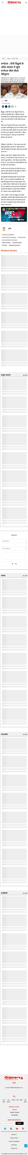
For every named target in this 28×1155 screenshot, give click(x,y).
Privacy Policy (14, 1138)
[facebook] (3, 106)
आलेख (3, 575)
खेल (17, 1100)
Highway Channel (14, 1112)
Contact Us (14, 1148)
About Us (14, 1134)
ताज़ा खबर (4, 1101)
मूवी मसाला (25, 1101)
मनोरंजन (13, 1100)
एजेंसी (6, 101)
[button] (2, 4)
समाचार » (9, 58)
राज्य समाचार (8, 1101)
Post (15, 564)
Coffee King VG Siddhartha (8, 234)
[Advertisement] (14, 18)
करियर (21, 1100)
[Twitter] (6, 106)
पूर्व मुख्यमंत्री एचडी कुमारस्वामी (14, 245)
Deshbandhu (14, 1115)
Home (3, 58)
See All (25, 375)
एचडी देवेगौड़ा (4, 245)
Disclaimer (14, 1145)
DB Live (15, 1109)
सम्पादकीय (4, 734)
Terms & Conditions (14, 1141)
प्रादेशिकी (4, 893)
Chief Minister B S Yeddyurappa (9, 237)
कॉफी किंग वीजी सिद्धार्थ (6, 242)
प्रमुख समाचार (5, 375)
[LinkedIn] (9, 106)
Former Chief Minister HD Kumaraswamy (10, 240)
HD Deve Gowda (21, 237)
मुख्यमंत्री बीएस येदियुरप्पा (17, 242)
